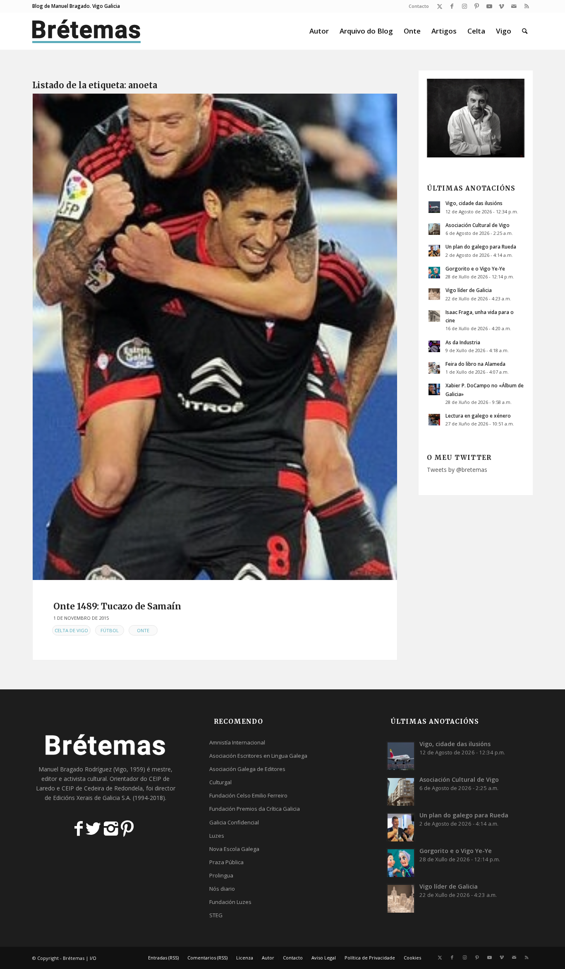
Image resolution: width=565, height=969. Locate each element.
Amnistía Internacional (237, 742)
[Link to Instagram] (464, 6)
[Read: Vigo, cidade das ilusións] (434, 207)
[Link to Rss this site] (526, 6)
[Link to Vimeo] (502, 6)
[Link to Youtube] (489, 6)
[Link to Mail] (514, 6)
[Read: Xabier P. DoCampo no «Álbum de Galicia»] (434, 389)
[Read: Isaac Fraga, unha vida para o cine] (434, 316)
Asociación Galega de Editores (247, 769)
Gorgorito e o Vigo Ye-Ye (475, 268)
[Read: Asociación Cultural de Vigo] (434, 229)
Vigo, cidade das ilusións (474, 203)
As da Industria (462, 342)
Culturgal (220, 782)
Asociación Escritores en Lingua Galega (258, 755)
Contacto (419, 6)
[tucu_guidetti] (215, 337)
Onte (143, 630)
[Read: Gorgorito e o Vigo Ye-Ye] (434, 272)
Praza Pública (226, 862)
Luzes (216, 835)
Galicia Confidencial (234, 822)
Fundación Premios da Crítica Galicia (254, 808)
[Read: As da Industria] (434, 346)
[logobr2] (86, 31)
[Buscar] (525, 31)
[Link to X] (439, 6)
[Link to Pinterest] (477, 6)
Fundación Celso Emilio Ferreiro (248, 795)
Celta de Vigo (71, 630)
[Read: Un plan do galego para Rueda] (434, 250)
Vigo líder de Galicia (468, 290)
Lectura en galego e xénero (478, 415)
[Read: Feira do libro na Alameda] (434, 367)
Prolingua (221, 875)
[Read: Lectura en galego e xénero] (434, 419)
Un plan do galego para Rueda (480, 246)
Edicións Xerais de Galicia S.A (91, 798)
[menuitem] (417, 6)
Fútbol (110, 630)
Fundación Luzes (230, 902)
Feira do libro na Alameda (475, 363)
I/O (93, 958)
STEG (216, 915)
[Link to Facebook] (452, 6)
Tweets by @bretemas (457, 470)
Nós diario (222, 888)
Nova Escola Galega (234, 849)
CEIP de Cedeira (83, 788)
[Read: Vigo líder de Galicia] (434, 294)
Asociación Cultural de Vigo (477, 225)
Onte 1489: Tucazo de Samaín (117, 606)
